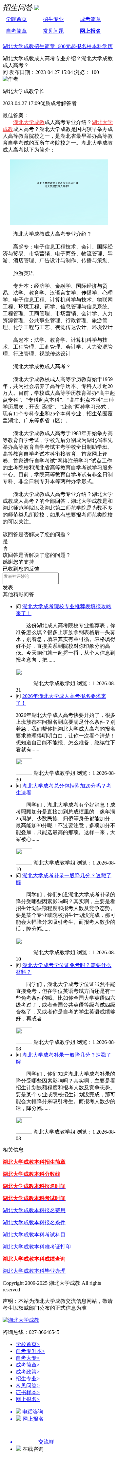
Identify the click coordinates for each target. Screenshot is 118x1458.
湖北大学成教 (29, 122)
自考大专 (28, 1358)
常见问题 (53, 31)
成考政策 (28, 1372)
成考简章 (90, 19)
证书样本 (28, 1392)
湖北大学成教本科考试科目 (34, 1234)
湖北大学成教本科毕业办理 (34, 1271)
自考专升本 (30, 1351)
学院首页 (16, 19)
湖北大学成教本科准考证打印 (37, 1246)
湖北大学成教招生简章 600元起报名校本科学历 (58, 46)
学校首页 (28, 1344)
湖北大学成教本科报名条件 (34, 1222)
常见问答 (28, 1385)
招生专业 (53, 19)
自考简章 (16, 31)
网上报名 (90, 31)
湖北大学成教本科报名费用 (34, 1210)
